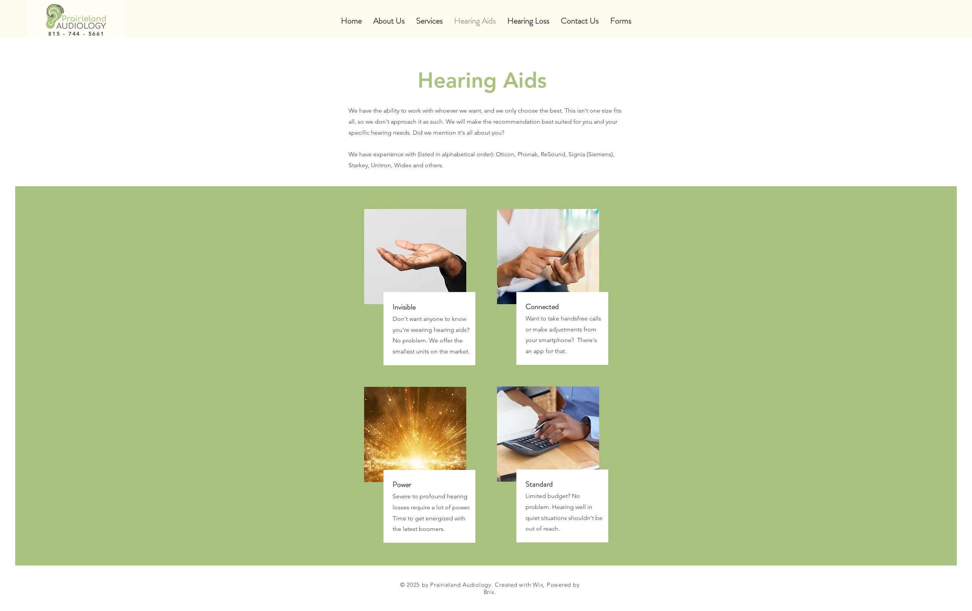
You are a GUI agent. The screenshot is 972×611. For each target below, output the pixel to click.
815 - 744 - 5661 (76, 33)
